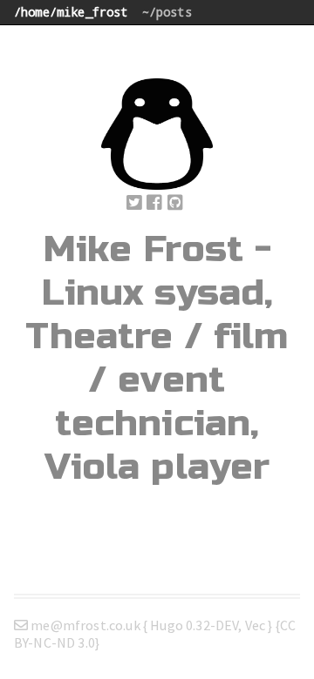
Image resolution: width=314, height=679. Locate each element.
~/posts (167, 11)
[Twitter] (134, 203)
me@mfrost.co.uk (85, 625)
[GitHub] (175, 203)
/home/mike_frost (71, 11)
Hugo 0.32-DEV (194, 625)
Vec (255, 625)
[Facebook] (154, 203)
